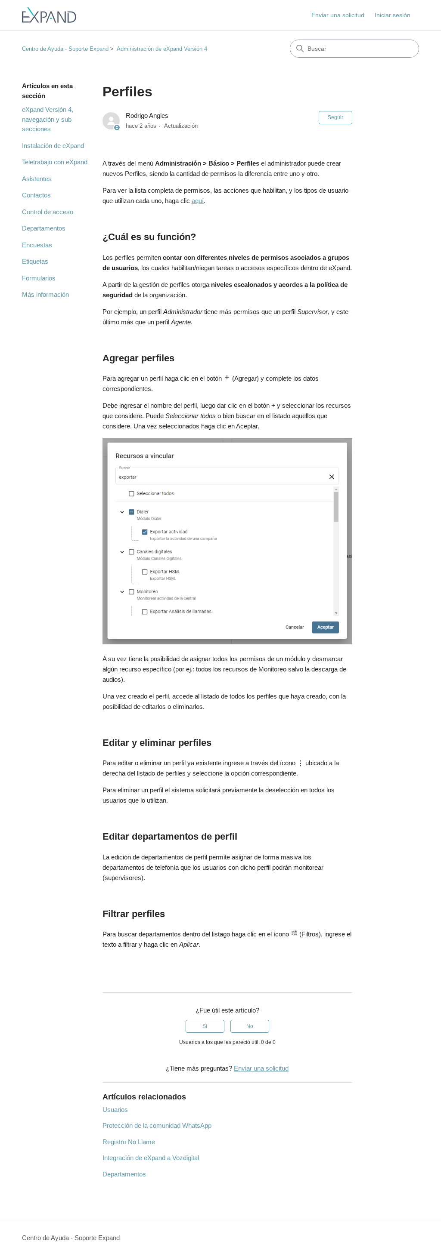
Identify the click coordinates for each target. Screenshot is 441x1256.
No (249, 1026)
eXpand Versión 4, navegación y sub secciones (47, 119)
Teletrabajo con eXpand (54, 162)
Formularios (39, 278)
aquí (198, 200)
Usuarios (115, 1109)
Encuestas (37, 245)
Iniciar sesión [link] (392, 15)
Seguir (335, 117)
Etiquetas (35, 261)
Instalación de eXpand (53, 145)
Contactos (36, 195)
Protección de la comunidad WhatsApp (156, 1125)
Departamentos (43, 228)
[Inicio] (49, 15)
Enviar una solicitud (337, 15)
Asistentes (37, 178)
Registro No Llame (128, 1141)
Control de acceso (47, 211)
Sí (204, 1026)
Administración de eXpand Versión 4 (162, 49)
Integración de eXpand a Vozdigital (150, 1157)
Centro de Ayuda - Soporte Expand (65, 49)
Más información (45, 294)
